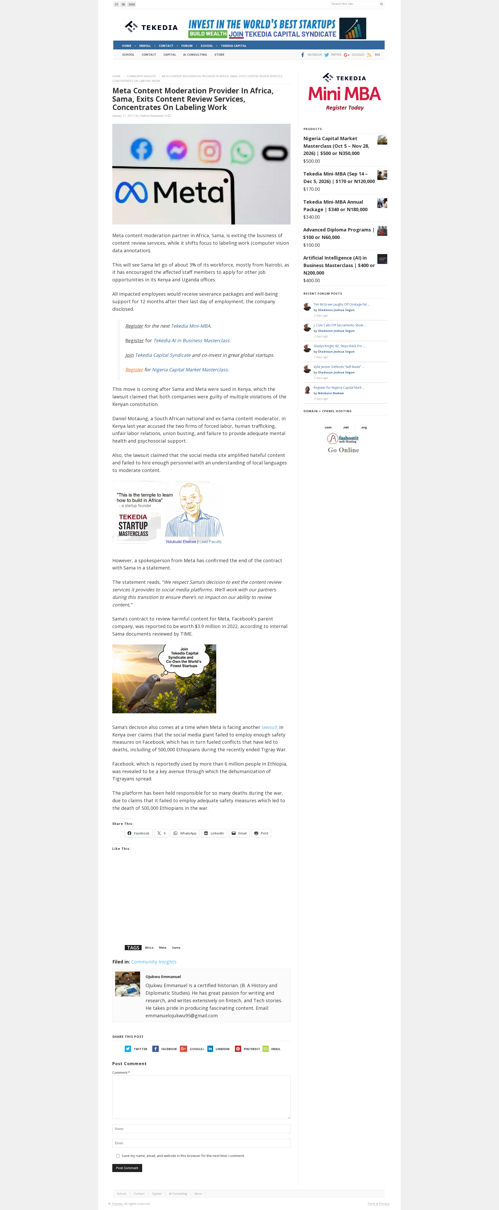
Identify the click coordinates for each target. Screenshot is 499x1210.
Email (275, 1049)
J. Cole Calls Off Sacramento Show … (340, 325)
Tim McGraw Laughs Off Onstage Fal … (342, 304)
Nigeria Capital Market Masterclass (190, 369)
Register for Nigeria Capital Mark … (339, 387)
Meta (162, 947)
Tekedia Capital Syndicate (162, 355)
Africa (149, 947)
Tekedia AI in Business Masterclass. (192, 340)
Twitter (140, 1049)
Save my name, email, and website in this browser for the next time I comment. (183, 1155)
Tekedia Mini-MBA (190, 326)
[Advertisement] (201, 904)
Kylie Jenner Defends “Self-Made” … (339, 367)
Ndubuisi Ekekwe (331, 393)
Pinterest (252, 1049)
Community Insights (141, 76)
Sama (176, 947)
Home (116, 76)
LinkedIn (222, 1049)
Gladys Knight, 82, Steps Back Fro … (339, 346)
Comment (121, 1072)
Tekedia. (117, 1204)
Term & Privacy (378, 1204)
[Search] (381, 4)
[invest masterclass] (170, 550)
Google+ (197, 1049)
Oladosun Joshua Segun (336, 310)
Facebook (169, 1049)
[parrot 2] (164, 717)
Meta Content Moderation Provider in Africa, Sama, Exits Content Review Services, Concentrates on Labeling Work (193, 98)
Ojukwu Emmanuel (151, 115)
